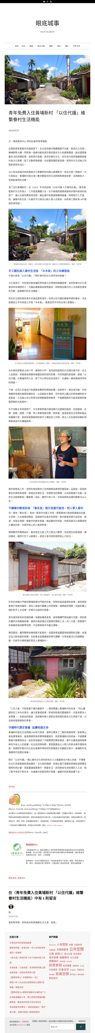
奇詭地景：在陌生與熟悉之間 (22, 972)
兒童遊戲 (52, 950)
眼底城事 (47, 23)
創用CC (59, 953)
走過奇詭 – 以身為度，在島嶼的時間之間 (27, 967)
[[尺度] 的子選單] (25, 45)
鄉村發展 (81, 974)
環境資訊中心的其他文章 (17, 832)
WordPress (21, 1025)
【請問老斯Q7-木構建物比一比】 (24, 977)
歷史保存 (12, 878)
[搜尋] (80, 1027)
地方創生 (77, 954)
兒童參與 (78, 945)
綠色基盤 (51, 975)
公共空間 (76, 949)
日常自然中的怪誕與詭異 (20, 942)
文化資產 (74, 957)
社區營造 (53, 969)
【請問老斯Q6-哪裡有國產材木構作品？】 (28, 992)
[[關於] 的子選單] (69, 45)
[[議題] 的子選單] (33, 45)
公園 (51, 953)
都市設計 (73, 974)
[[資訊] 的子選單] (61, 45)
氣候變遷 (67, 965)
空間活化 (21, 878)
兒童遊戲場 (62, 949)
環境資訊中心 (32, 844)
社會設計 (73, 970)
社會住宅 (64, 969)
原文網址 (12, 787)
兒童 (71, 944)
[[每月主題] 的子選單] (45, 45)
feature (52, 945)
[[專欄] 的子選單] (53, 45)
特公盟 (82, 966)
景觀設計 (53, 961)
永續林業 (75, 966)
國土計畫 (68, 954)
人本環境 (62, 944)
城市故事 (53, 957)
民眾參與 (55, 965)
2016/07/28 (13, 916)
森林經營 (62, 961)
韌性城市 (53, 978)
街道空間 (62, 974)
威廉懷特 (64, 957)
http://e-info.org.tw (54, 825)
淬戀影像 (25, 1021)
